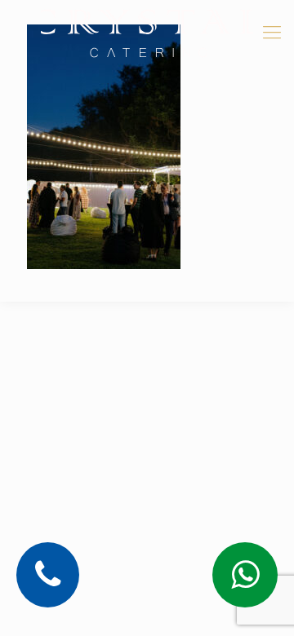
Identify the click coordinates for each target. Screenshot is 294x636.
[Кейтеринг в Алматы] (147, 32)
